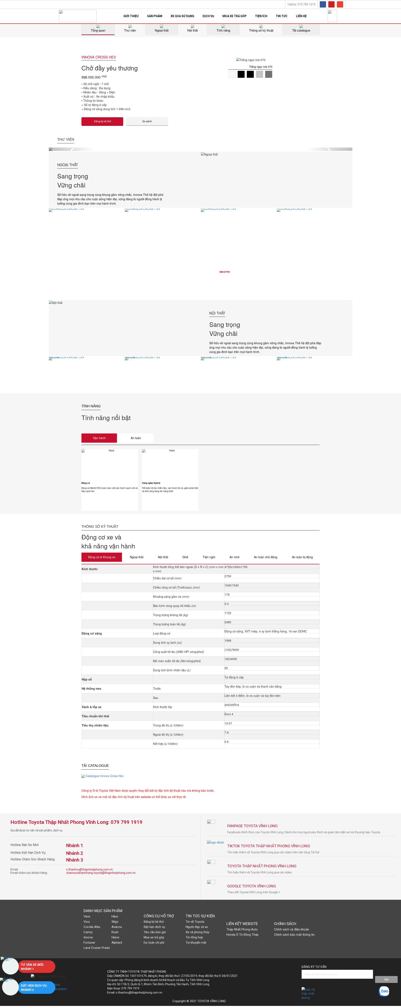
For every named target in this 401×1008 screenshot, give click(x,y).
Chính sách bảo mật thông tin (294, 935)
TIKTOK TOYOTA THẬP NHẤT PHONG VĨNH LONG (268, 846)
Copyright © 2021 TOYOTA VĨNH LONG (199, 1001)
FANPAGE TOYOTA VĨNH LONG (252, 826)
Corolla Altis (92, 927)
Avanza (117, 927)
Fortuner (89, 942)
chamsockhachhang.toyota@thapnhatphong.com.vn (101, 872)
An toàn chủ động (265, 557)
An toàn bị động (302, 557)
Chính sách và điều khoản (291, 929)
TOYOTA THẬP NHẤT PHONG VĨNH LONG (261, 866)
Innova (88, 937)
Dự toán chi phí (154, 942)
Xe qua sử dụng (182, 16)
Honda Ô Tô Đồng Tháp (242, 935)
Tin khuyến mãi (196, 942)
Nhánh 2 (74, 853)
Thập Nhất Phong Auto (242, 929)
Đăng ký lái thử (154, 922)
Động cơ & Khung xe (101, 557)
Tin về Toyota (195, 922)
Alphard (117, 942)
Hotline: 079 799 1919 (301, 4)
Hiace (115, 937)
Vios (87, 922)
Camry (88, 932)
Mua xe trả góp (234, 16)
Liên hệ (301, 16)
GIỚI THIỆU (131, 16)
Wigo (115, 922)
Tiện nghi (209, 557)
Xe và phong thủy (197, 932)
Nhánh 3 (74, 860)
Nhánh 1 (74, 845)
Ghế (185, 557)
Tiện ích (261, 16)
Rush (115, 932)
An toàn (136, 438)
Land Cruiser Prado (97, 948)
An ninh (235, 557)
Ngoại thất (136, 557)
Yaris (87, 916)
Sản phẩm (154, 16)
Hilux (115, 916)
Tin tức (282, 16)
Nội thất (163, 557)
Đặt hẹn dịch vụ (154, 927)
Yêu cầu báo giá (155, 932)
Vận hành (99, 438)
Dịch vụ (208, 16)
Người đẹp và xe (197, 927)
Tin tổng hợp (194, 937)
